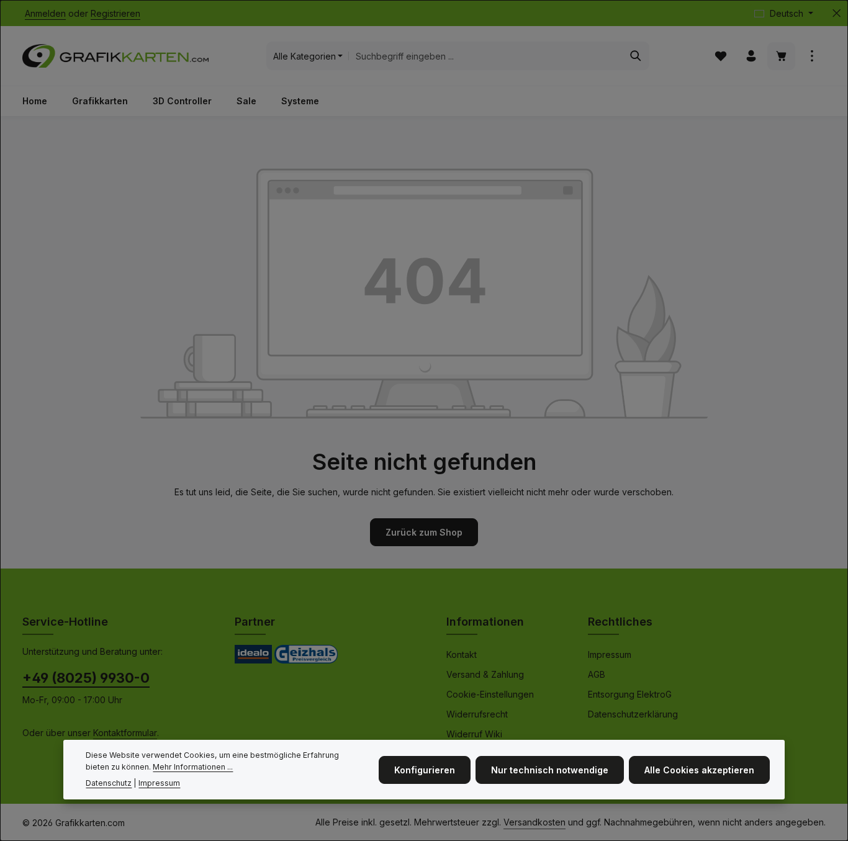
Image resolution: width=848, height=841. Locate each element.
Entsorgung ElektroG (630, 694)
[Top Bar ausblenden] (837, 13)
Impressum (609, 654)
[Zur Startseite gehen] (115, 56)
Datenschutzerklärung (633, 714)
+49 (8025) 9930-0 (86, 678)
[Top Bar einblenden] (812, 56)
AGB (596, 674)
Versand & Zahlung (485, 674)
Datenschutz (109, 783)
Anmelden (45, 13)
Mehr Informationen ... (193, 766)
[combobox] (485, 56)
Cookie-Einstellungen (490, 694)
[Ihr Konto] (751, 56)
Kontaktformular (125, 732)
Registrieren (115, 13)
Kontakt (461, 654)
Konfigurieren (424, 769)
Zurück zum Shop (424, 532)
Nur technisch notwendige (549, 769)
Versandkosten (534, 822)
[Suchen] (636, 56)
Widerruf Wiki (474, 734)
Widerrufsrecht (477, 714)
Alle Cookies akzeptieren (699, 769)
